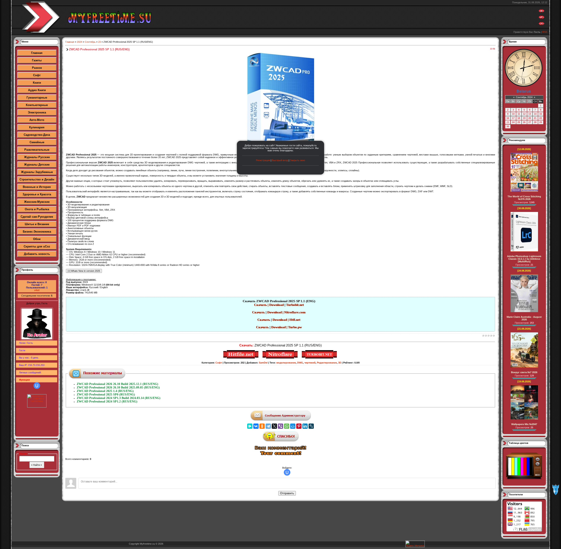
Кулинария (36, 127)
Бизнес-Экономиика (37, 231)
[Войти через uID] (37, 385)
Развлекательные (36, 149)
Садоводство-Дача (37, 134)
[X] (274, 426)
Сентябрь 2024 (524, 97)
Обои (37, 239)
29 (540, 122)
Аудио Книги (37, 90)
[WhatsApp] (286, 426)
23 (99, 42)
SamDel (263, 362)
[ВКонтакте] (256, 426)
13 (529, 114)
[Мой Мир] (292, 426)
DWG (300, 362)
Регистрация (263, 160)
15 (540, 114)
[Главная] (541, 12)
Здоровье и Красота (37, 194)
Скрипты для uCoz (37, 246)
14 (535, 114)
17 (513, 118)
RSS (544, 32)
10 (513, 114)
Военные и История (37, 187)
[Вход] (541, 24)
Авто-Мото (36, 120)
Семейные (37, 142)
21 (535, 118)
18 (518, 118)
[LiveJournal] (311, 426)
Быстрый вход (280, 160)
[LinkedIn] (305, 426)
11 (519, 114)
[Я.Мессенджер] (249, 426)
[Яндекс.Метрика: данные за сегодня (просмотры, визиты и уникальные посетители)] (415, 543)
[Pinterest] (299, 426)
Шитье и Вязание (37, 224)
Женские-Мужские (37, 201)
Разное (37, 67)
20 (529, 118)
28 (535, 122)
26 (524, 122)
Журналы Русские (37, 157)
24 (513, 122)
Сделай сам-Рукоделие (37, 216)
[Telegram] (268, 426)
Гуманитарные (37, 97)
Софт (37, 75)
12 (524, 114)
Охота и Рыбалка (37, 209)
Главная (37, 53)
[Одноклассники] (262, 426)
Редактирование (327, 362)
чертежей (310, 362)
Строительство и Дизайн (37, 179)
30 (507, 126)
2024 (79, 42)
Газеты (37, 60)
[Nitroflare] (280, 358)
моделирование (286, 362)
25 (518, 122)
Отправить (287, 493)
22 (540, 118)
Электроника (37, 112)
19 (524, 118)
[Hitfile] (241, 358)
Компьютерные (37, 105)
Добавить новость (37, 254)
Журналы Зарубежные (37, 172)
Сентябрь (90, 42)
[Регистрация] (541, 18)
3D (339, 362)
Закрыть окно (297, 160)
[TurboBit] (320, 358)
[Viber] (280, 426)
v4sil (36, 290)
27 (529, 122)
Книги (37, 82)
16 (507, 118)
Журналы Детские (37, 164)
